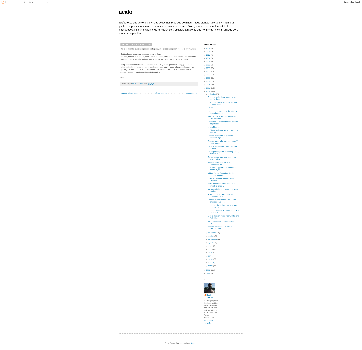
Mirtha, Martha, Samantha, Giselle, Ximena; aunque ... (221, 174)
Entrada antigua (191, 93)
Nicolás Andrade (209, 296)
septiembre (212, 239)
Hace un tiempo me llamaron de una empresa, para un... (222, 201)
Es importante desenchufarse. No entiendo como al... (220, 196)
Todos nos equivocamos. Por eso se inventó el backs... (222, 185)
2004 (208, 91)
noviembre (212, 233)
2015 (208, 55)
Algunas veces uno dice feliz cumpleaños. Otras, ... (219, 163)
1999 (208, 273)
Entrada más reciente (129, 93)
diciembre (212, 94)
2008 (208, 78)
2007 (208, 81)
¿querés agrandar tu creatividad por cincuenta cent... (221, 228)
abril (210, 256)
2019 (208, 48)
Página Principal (161, 93)
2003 (208, 270)
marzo (210, 259)
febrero (211, 263)
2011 (208, 68)
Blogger (194, 343)
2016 (208, 52)
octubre (211, 236)
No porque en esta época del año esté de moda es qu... (222, 112)
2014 (208, 58)
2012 (208, 65)
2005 (208, 88)
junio (210, 249)
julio (210, 246)
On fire (210, 108)
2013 (208, 62)
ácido (125, 12)
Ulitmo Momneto (214, 127)
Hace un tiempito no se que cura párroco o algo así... (220, 137)
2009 (208, 75)
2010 (208, 71)
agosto (211, 243)
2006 (208, 85)
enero (210, 266)
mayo (210, 253)
